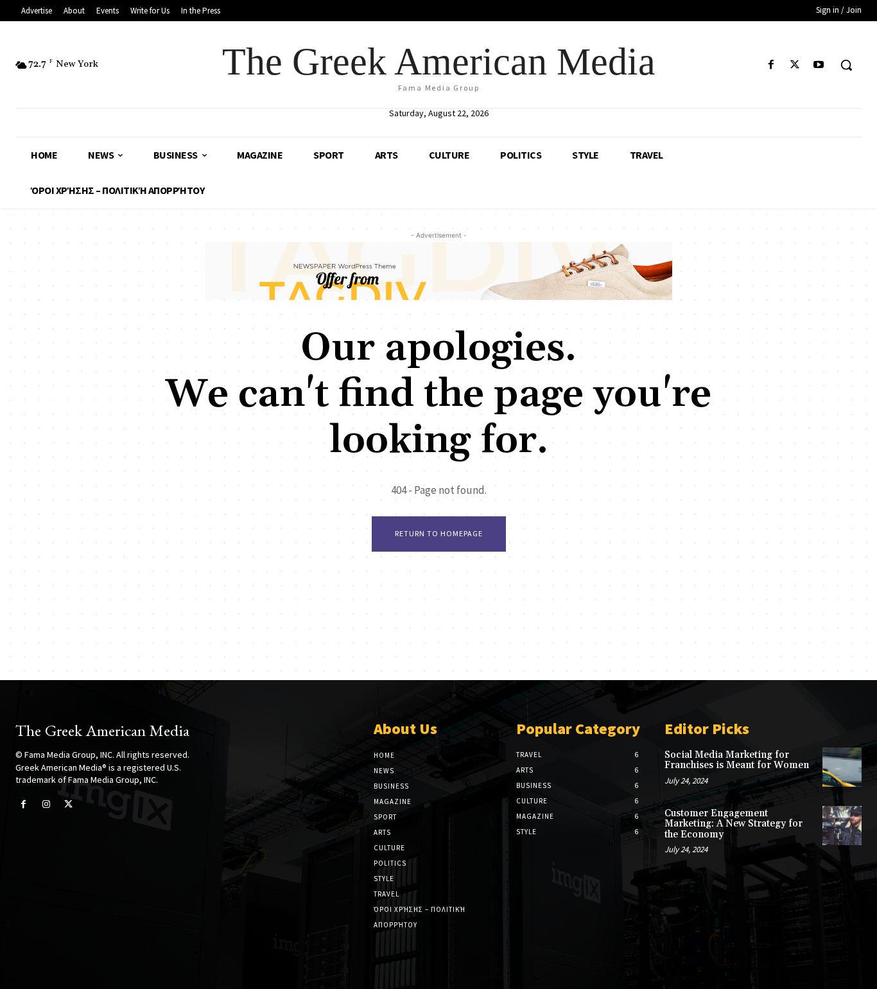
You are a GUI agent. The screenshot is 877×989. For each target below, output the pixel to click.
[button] (846, 64)
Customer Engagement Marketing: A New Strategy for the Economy (733, 824)
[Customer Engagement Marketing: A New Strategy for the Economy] (842, 825)
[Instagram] (46, 804)
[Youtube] (819, 65)
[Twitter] (795, 65)
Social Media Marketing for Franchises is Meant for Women (736, 760)
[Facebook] (770, 65)
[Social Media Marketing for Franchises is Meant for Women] (842, 767)
